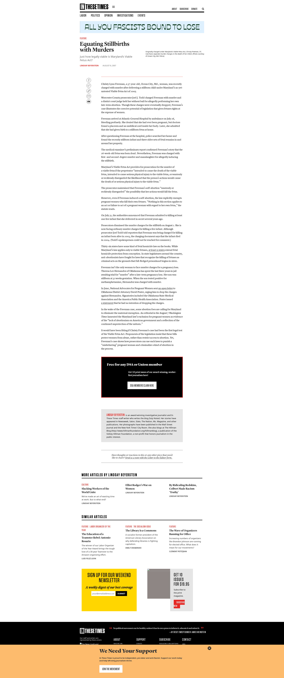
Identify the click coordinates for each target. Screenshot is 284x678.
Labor (83, 15)
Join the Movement (111, 669)
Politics (95, 15)
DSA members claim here (142, 385)
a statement (107, 302)
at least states (157, 249)
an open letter (165, 288)
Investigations (125, 15)
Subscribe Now (179, 604)
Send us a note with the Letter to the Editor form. (148, 457)
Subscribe (184, 8)
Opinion (108, 15)
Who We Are (118, 644)
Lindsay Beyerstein (89, 65)
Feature (83, 38)
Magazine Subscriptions (168, 644)
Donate (194, 8)
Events (141, 15)
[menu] (113, 7)
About (174, 8)
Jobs (183, 644)
